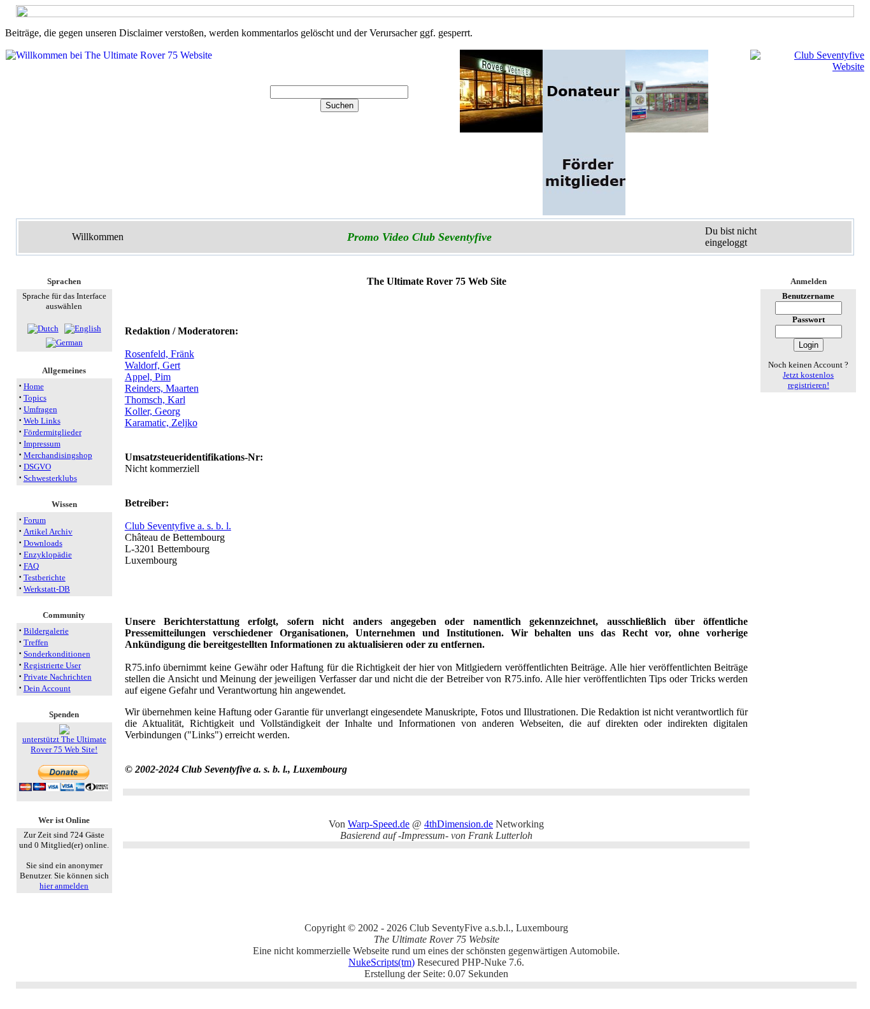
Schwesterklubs (50, 478)
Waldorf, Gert (152, 365)
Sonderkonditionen (57, 654)
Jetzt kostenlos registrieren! (808, 380)
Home (34, 386)
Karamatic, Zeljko (161, 422)
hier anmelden (64, 886)
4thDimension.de (458, 824)
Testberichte (45, 577)
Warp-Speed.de (379, 824)
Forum (35, 520)
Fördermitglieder (53, 432)
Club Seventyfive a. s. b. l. (178, 525)
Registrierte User (52, 665)
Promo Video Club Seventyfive (419, 237)
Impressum (42, 443)
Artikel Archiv (48, 531)
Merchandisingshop (58, 455)
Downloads (43, 543)
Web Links (42, 421)
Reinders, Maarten (162, 388)
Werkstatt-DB (47, 589)
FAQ (31, 566)
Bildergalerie (46, 631)
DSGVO (37, 466)
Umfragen (40, 409)
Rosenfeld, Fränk (159, 353)
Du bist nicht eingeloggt (731, 236)
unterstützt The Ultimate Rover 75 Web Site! (64, 744)
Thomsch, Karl (155, 399)
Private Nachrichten (58, 677)
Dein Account (47, 688)
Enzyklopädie (48, 554)
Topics (35, 398)
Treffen (36, 642)
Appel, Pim (148, 376)
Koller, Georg (152, 411)
